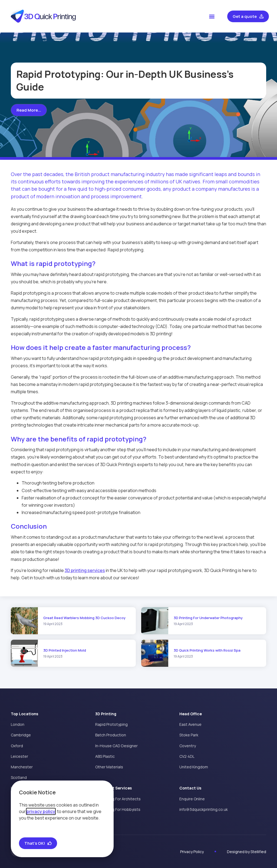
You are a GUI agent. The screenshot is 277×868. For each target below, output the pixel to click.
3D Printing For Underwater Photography (208, 617)
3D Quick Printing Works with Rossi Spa (207, 650)
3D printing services (85, 570)
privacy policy (41, 811)
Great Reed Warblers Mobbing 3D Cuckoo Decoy (84, 617)
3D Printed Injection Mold (64, 650)
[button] (211, 16)
